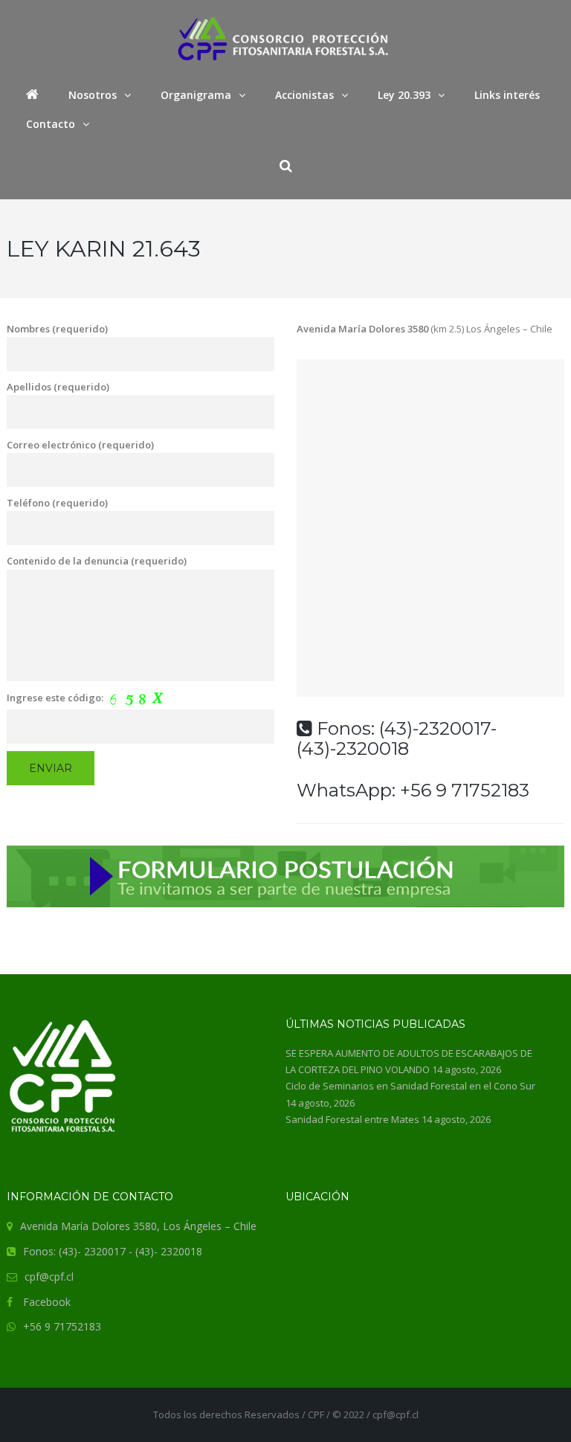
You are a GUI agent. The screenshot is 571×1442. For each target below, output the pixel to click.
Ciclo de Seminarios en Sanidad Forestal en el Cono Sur (410, 1085)
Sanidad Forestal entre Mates (352, 1119)
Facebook (47, 1302)
